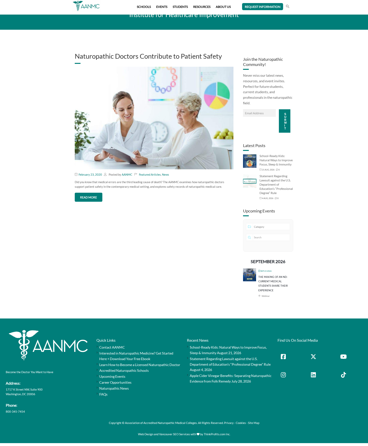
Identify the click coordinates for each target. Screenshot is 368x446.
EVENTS (161, 6)
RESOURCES (201, 6)
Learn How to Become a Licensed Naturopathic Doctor (139, 365)
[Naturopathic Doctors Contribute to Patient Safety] (154, 117)
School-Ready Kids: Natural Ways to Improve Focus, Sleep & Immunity (276, 160)
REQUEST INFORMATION (262, 6)
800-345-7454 (15, 411)
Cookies (241, 423)
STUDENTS (180, 6)
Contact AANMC (112, 347)
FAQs (103, 394)
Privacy (229, 423)
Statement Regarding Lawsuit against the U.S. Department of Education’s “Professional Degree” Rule (276, 184)
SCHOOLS (144, 6)
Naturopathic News (114, 388)
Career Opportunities (115, 382)
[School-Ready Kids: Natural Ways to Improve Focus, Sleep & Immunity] (249, 161)
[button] (287, 7)
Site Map (253, 423)
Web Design (145, 434)
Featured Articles (150, 174)
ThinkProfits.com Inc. (217, 434)
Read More (88, 197)
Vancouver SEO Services (174, 434)
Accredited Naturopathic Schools (124, 370)
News (165, 174)
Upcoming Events (112, 376)
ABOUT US (223, 6)
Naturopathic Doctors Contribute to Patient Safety (148, 56)
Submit (285, 121)
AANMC (127, 174)
